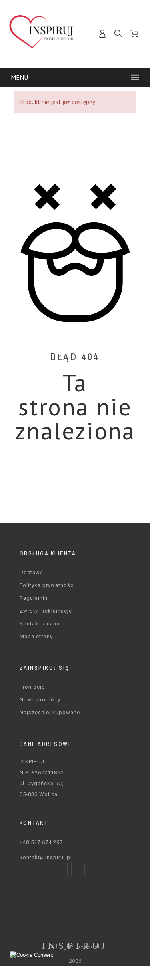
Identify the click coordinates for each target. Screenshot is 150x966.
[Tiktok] (78, 869)
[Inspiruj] (42, 34)
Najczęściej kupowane (50, 712)
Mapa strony (36, 636)
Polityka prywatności (47, 585)
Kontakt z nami (40, 624)
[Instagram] (43, 869)
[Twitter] (61, 869)
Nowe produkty (40, 700)
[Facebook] (26, 869)
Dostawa (31, 572)
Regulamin (34, 598)
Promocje (32, 687)
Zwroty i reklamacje (46, 611)
